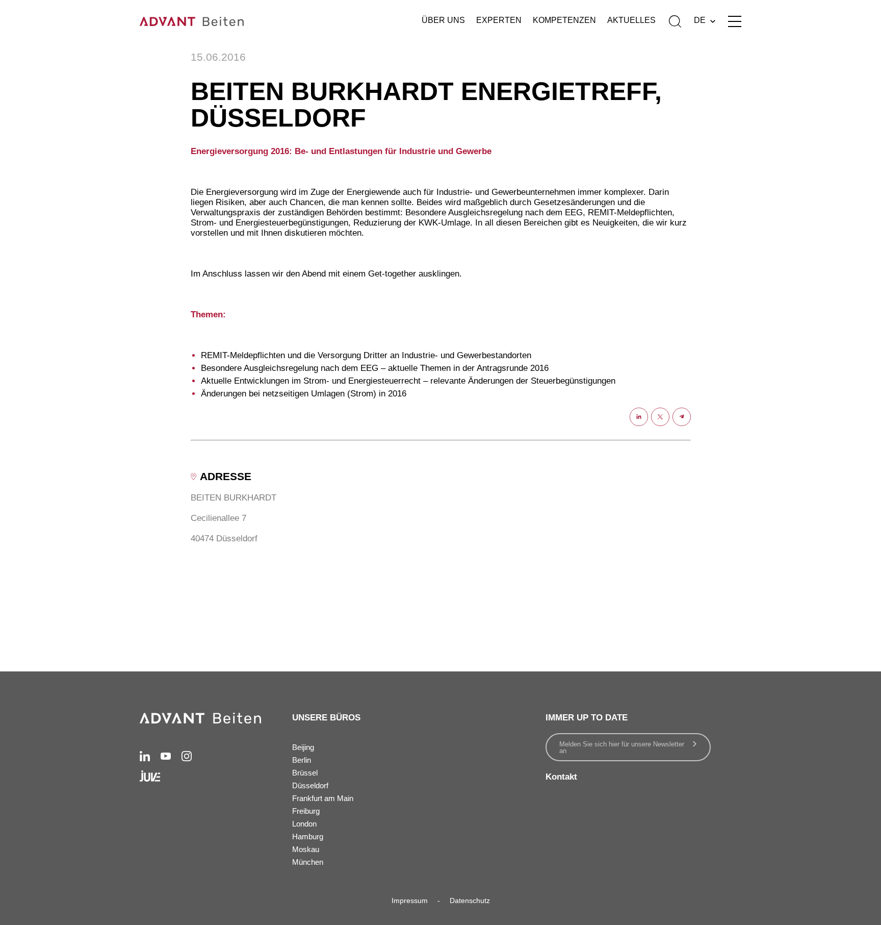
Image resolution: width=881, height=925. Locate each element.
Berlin (301, 760)
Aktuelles (631, 20)
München (307, 862)
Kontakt (561, 777)
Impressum (410, 900)
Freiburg (306, 811)
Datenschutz (470, 900)
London (304, 823)
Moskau (305, 849)
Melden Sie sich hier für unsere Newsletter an (621, 747)
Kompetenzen (564, 20)
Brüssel (305, 772)
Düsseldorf (310, 785)
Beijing (303, 747)
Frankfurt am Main (322, 798)
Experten (499, 20)
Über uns (443, 20)
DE (700, 20)
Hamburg (307, 836)
